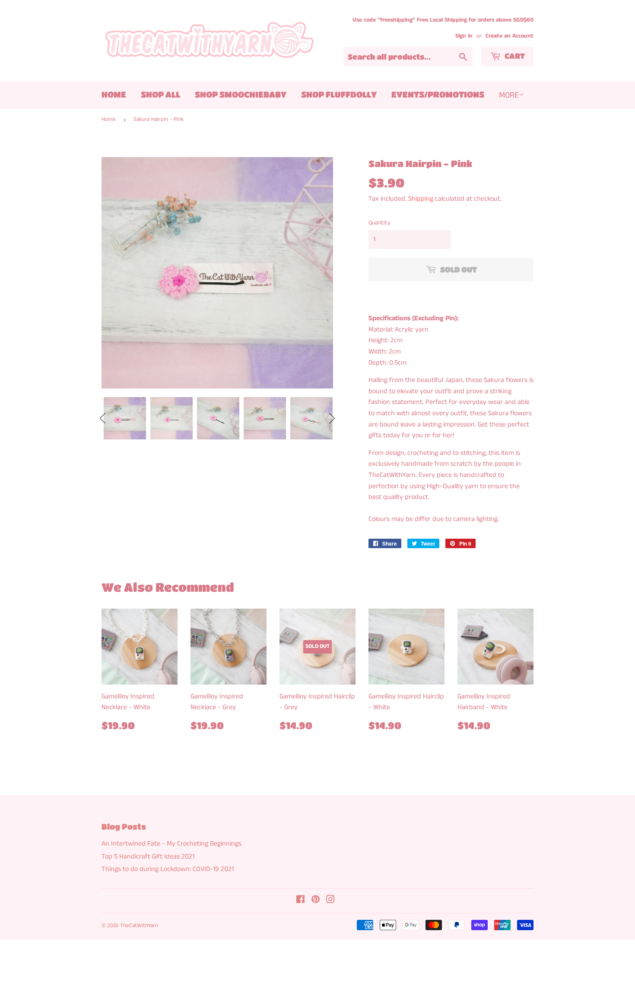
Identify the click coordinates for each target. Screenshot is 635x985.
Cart (514, 56)
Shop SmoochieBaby (240, 94)
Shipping (420, 199)
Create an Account (509, 36)
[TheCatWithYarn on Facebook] (300, 901)
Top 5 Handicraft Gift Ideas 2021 (148, 857)
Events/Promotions (437, 94)
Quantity (379, 222)
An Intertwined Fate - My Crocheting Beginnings (171, 844)
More (509, 95)
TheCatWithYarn (139, 926)
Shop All (160, 94)
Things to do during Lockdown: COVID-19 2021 (168, 869)
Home (114, 94)
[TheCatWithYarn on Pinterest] (315, 901)
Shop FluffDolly (339, 94)
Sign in (464, 36)
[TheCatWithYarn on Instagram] (330, 901)
